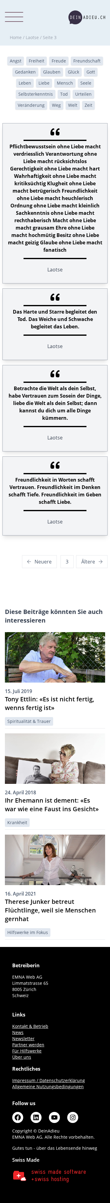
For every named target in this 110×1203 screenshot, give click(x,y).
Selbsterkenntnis (35, 94)
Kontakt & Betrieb (30, 1026)
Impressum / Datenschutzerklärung (48, 1080)
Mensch (65, 83)
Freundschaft (87, 61)
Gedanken (25, 72)
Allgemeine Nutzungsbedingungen (48, 1086)
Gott (90, 72)
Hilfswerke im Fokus (27, 932)
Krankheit (17, 822)
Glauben (52, 72)
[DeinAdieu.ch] (86, 17)
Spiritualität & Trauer (29, 721)
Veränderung (31, 105)
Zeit (88, 105)
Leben (25, 83)
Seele (85, 83)
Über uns (21, 1057)
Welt (72, 105)
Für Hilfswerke (27, 1051)
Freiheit (36, 61)
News (18, 1032)
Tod (64, 94)
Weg (56, 105)
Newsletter (23, 1038)
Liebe (44, 83)
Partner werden (28, 1045)
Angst (15, 61)
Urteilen (83, 94)
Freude (59, 61)
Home (16, 37)
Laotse (32, 37)
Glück (73, 72)
